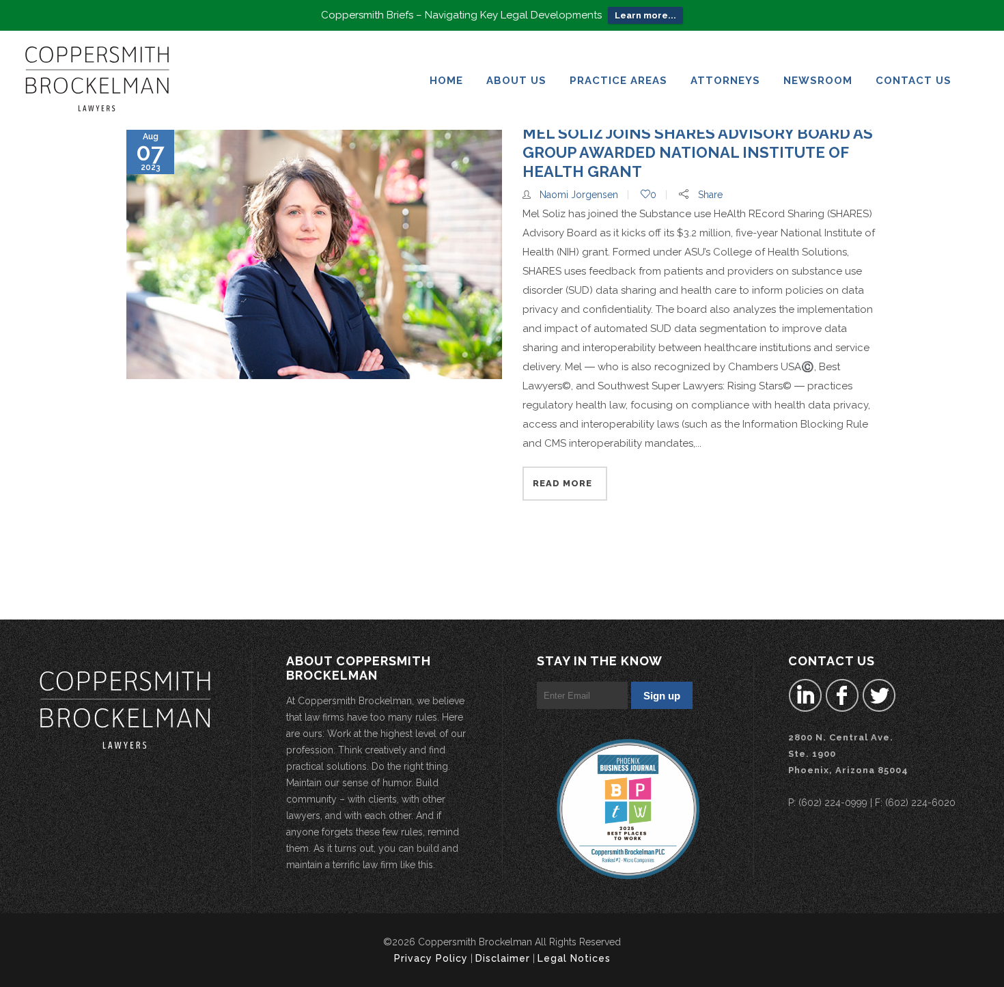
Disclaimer (502, 958)
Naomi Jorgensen (579, 194)
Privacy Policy (431, 958)
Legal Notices (574, 958)
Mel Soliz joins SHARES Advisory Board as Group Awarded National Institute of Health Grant (697, 152)
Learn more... (645, 15)
